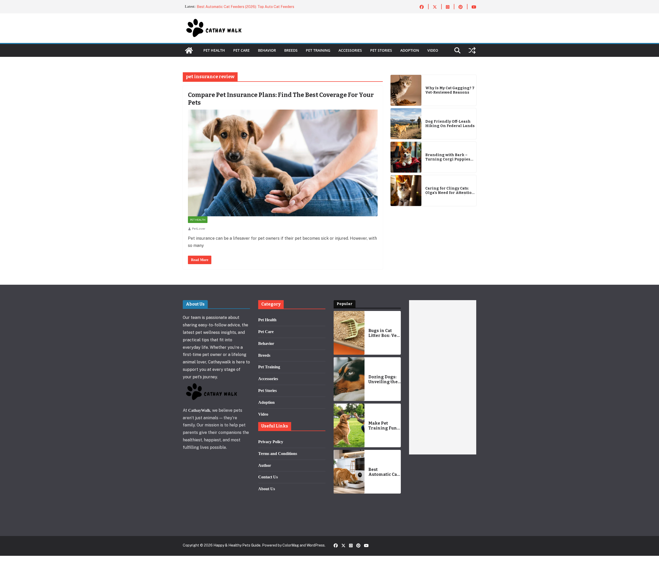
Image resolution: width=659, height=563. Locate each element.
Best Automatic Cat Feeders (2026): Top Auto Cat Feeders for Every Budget (384, 472)
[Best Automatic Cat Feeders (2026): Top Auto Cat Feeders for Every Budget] (349, 472)
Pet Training (318, 50)
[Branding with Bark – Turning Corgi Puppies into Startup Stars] (406, 157)
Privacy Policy (270, 442)
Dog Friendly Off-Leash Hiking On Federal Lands (450, 124)
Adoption (409, 50)
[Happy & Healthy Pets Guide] (189, 50)
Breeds (291, 50)
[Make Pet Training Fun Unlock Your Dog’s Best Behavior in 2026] (349, 425)
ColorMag (290, 545)
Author (264, 465)
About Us (266, 489)
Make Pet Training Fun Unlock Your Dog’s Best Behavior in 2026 (382, 426)
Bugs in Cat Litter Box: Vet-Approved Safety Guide (384, 333)
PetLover (198, 228)
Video (432, 50)
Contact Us (268, 477)
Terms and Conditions (277, 453)
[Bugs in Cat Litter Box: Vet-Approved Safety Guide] (349, 333)
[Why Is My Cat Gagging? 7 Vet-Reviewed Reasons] (406, 90)
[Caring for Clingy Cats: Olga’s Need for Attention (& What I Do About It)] (406, 190)
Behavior (267, 50)
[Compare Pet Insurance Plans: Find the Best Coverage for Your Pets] (283, 163)
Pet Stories (381, 50)
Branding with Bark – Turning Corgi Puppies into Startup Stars (447, 157)
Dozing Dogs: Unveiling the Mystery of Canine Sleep (383, 379)
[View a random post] (472, 50)
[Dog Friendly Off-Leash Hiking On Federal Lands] (406, 123)
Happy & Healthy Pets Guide (237, 545)
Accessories (350, 50)
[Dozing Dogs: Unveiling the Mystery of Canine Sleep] (349, 379)
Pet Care (241, 50)
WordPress (316, 545)
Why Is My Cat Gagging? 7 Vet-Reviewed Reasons (449, 90)
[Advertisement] (442, 377)
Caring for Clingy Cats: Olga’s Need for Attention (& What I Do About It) (449, 190)
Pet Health (214, 50)
